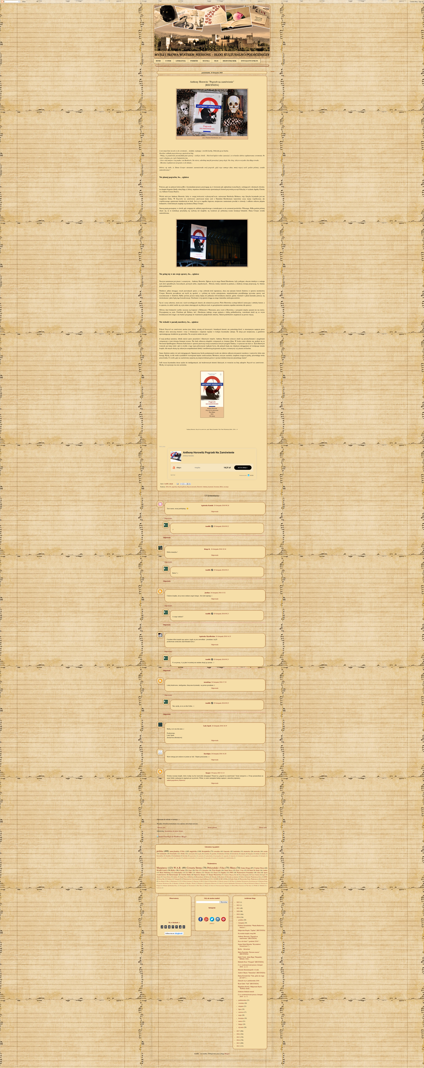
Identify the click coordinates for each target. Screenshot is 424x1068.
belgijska (250, 854)
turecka (215, 858)
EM (202, 881)
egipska (247, 856)
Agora (263, 875)
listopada (241, 923)
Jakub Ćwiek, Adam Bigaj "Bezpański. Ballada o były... (250, 958)
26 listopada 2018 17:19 (218, 682)
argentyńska (193, 856)
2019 (238, 914)
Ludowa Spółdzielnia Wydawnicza (233, 883)
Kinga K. (207, 549)
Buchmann (174, 881)
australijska (191, 854)
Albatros (198, 872)
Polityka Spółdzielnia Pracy (170, 885)
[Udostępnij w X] (185, 484)
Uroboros (169, 879)
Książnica (200, 883)
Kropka (183, 883)
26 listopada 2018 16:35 (223, 636)
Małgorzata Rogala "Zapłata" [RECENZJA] (251, 930)
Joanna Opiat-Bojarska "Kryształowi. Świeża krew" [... (249, 945)
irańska (158, 858)
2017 (238, 1031)
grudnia (241, 920)
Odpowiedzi (168, 518)
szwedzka (217, 851)
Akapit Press (183, 877)
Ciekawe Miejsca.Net (230, 875)
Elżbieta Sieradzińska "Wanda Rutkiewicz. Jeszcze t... (251, 926)
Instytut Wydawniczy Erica (254, 877)
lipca (240, 1009)
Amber (265, 870)
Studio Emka (233, 879)
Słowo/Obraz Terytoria (238, 885)
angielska (174, 487)
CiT (180, 881)
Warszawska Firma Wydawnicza (249, 879)
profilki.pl (212, 923)
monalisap (207, 682)
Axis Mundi (161, 881)
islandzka (206, 854)
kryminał (210, 487)
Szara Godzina (255, 875)
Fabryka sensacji (223, 881)
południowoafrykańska (189, 858)
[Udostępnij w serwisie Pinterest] (190, 484)
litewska (185, 856)
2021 (238, 908)
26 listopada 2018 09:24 (221, 505)
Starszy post (263, 827)
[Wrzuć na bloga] (183, 484)
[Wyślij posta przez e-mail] (177, 484)
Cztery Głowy (167, 877)
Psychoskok (192, 885)
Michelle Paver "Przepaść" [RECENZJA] (251, 962)
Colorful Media (186, 875)
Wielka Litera (162, 870)
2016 (238, 1034)
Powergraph (183, 885)
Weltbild (262, 885)
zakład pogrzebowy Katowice (176, 780)
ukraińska (221, 858)
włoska (182, 854)
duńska (264, 854)
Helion (207, 877)
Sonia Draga (245, 868)
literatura (216, 487)
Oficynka (214, 877)
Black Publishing (165, 872)
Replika (223, 872)
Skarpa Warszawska (215, 875)
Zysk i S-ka (239, 870)
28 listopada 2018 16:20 (218, 754)
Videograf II (177, 879)
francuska (227, 851)
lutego (240, 1024)
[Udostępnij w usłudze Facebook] (187, 484)
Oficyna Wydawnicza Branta (251, 883)
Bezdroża (221, 877)
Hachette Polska (263, 881)
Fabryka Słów (213, 881)
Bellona (191, 877)
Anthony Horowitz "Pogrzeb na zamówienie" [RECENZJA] (248, 937)
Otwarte (207, 872)
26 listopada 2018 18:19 (219, 726)
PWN (231, 872)
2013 (238, 1043)
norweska (257, 851)
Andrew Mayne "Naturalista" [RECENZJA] (251, 973)
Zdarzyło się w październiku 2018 (248, 981)
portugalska (218, 856)
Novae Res (161, 879)
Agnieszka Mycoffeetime (207, 636)
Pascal (216, 872)
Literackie (205, 870)
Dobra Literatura (187, 881)
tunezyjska (208, 858)
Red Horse (200, 885)
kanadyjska (163, 854)
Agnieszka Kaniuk (207, 505)
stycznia (241, 1027)
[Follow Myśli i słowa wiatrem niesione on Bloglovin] (174, 934)
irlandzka (168, 856)
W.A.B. (177, 867)
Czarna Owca (259, 868)
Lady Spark (207, 726)
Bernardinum (199, 877)
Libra (220, 883)
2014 (238, 1040)
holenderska (235, 854)
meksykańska (209, 856)
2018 (167, 487)
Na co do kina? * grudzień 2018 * (248, 941)
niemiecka (247, 851)
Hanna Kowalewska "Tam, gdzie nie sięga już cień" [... (251, 977)
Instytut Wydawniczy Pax (165, 883)
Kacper (208, 773)
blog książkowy (182, 487)
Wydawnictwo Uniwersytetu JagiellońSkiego (196, 879)
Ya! (212, 879)
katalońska (236, 851)
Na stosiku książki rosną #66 (247, 933)
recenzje (226, 487)
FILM (216, 61)
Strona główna (212, 827)
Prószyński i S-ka (215, 867)
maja (240, 1015)
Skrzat (206, 885)
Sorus (212, 885)
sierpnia (241, 1006)
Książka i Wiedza (191, 883)
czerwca (241, 1012)
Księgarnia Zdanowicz (211, 883)
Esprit (206, 881)
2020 (238, 911)
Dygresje (196, 881)
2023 (238, 905)
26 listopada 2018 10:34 (218, 549)
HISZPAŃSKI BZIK (229, 61)
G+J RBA (189, 872)
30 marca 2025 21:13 (217, 773)
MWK (265, 877)
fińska (228, 854)
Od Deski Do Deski (253, 870)
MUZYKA (206, 61)
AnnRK (207, 526)
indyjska (243, 854)
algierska (233, 856)
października (242, 1000)
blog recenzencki (192, 487)
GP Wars (232, 881)
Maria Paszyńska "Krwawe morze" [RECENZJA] (249, 953)
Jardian (207, 592)
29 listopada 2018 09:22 (221, 526)
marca (240, 1021)
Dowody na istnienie (232, 877)
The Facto (249, 885)
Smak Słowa (228, 870)
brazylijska (173, 854)
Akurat (158, 877)
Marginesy (162, 867)
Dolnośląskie (178, 872)
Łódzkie (175, 877)
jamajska (171, 858)
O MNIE (168, 61)
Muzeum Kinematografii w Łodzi (248, 970)
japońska (214, 854)
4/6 (170, 487)
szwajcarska (200, 858)
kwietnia (241, 1018)
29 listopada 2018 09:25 (221, 703)
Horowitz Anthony (202, 487)
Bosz (168, 881)
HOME (158, 61)
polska (160, 851)
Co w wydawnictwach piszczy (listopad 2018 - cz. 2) (250, 966)
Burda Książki (173, 875)
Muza (233, 867)
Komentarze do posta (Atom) (174, 831)
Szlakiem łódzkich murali (246, 991)
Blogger (227, 1054)
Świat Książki (216, 870)
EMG (216, 879)
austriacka (200, 856)
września (241, 1003)
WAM (255, 885)
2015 (238, 1037)
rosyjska (199, 854)
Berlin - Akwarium (244, 949)
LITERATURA (181, 61)
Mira (226, 879)
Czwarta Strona (194, 867)
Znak (190, 870)
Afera (259, 872)
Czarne (181, 870)
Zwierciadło (263, 879)
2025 (238, 902)
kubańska (221, 854)
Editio (242, 877)
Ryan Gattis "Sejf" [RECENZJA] (248, 984)
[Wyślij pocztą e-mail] (181, 484)
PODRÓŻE (194, 61)
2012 (238, 1046)
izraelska (164, 858)
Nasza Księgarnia (244, 875)
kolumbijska (176, 856)
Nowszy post (161, 827)
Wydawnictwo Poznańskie (245, 872)
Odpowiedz (214, 511)
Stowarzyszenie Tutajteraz (223, 885)
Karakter (176, 883)
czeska (265, 851)
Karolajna (207, 753)
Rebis (221, 487)
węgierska (226, 856)
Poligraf (159, 885)
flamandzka (160, 856)
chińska (257, 854)
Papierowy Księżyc (200, 875)
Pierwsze (263, 883)
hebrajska (263, 856)
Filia (196, 870)
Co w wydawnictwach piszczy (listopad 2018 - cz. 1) (250, 995)
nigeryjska (178, 858)
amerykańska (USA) (177, 851)
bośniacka (240, 856)
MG (222, 879)
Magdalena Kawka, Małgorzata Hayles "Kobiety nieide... (250, 987)
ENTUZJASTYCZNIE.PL (249, 61)
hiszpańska (206, 851)
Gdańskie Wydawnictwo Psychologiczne (247, 881)
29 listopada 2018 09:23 (221, 570)
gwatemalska (255, 856)
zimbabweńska (230, 858)
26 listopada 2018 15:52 (217, 593)
